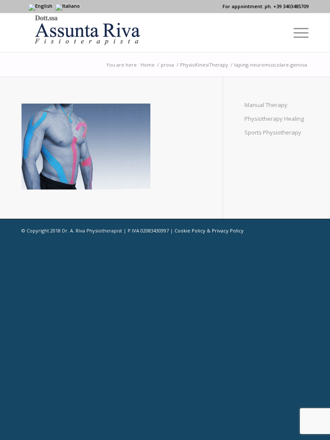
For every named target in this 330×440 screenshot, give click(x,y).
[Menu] (297, 32)
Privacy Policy (228, 230)
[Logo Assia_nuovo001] (81, 32)
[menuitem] (297, 32)
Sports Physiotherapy (272, 132)
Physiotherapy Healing (274, 118)
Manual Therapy (265, 105)
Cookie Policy (189, 230)
